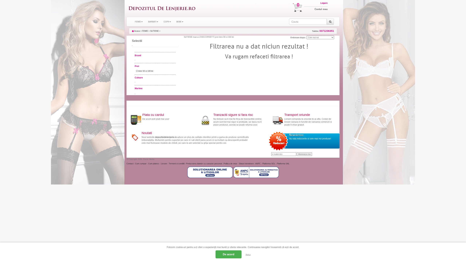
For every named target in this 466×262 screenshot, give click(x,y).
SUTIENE (154, 31)
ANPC (258, 163)
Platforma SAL (283, 163)
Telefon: (323, 31)
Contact (130, 163)
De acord (228, 254)
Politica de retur (231, 163)
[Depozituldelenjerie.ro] (162, 8)
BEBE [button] (178, 22)
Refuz (248, 255)
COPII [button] (166, 22)
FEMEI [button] (138, 22)
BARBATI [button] (152, 22)
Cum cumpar (141, 163)
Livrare (164, 163)
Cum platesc (154, 163)
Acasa (137, 31)
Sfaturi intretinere (246, 163)
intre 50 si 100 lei (145, 71)
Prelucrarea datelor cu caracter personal (204, 163)
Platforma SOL (268, 163)
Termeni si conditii (177, 163)
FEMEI (145, 31)
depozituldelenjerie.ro (166, 137)
